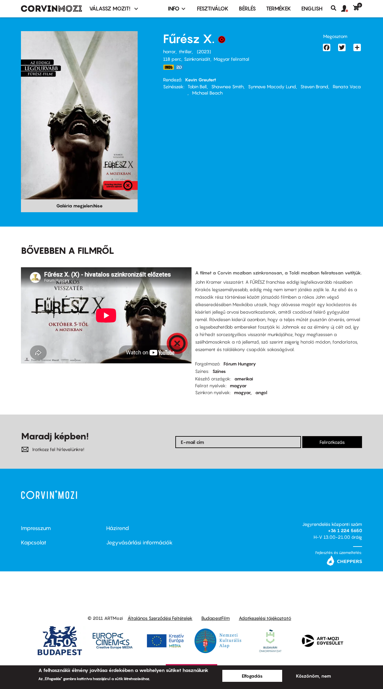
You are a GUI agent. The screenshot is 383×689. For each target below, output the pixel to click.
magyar (238, 385)
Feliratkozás (332, 442)
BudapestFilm (215, 618)
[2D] (181, 67)
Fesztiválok (213, 8)
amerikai (243, 378)
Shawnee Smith (227, 86)
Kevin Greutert (200, 79)
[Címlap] (51, 9)
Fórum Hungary (240, 363)
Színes (219, 371)
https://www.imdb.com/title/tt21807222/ (168, 67)
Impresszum (36, 528)
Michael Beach (207, 92)
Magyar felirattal (231, 59)
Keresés (336, 8)
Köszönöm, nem (313, 676)
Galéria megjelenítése (79, 205)
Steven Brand (314, 86)
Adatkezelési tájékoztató (265, 618)
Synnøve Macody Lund (272, 86)
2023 (203, 51)
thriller (185, 51)
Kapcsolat (33, 542)
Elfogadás (252, 676)
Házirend (117, 528)
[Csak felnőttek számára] (221, 41)
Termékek (278, 8)
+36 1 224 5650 (345, 530)
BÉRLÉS (247, 8)
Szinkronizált (197, 59)
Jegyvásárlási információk (139, 542)
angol (261, 392)
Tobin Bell (197, 86)
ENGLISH (312, 8)
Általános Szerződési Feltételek (159, 618)
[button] (347, 9)
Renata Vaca (347, 86)
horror (169, 51)
